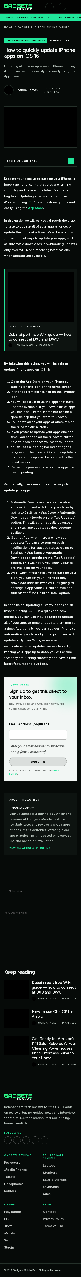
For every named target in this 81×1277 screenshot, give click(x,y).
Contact (49, 1212)
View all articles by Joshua (29, 847)
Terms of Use (53, 1226)
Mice (47, 1194)
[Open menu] (75, 6)
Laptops (49, 1165)
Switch (9, 1240)
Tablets (9, 1177)
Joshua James (47, 998)
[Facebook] (8, 1140)
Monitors (50, 1173)
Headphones (13, 1184)
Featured (55, 40)
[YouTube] (44, 1140)
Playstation (12, 1212)
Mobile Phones (15, 1170)
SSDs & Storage (55, 1180)
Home (8, 27)
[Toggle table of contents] (71, 161)
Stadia (9, 1247)
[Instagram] (17, 1140)
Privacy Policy (53, 1219)
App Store (35, 208)
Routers (10, 1191)
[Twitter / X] (26, 1140)
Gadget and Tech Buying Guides (43, 27)
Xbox (8, 1226)
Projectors (12, 1162)
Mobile (9, 1233)
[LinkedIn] (35, 1140)
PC (6, 1219)
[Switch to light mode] (62, 6)
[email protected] (32, 752)
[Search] (49, 6)
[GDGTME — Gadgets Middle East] (18, 7)
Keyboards (51, 1187)
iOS (68, 40)
